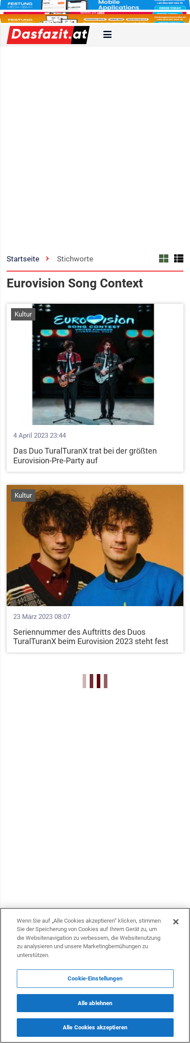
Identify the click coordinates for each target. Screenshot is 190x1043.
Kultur (23, 314)
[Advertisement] (95, 145)
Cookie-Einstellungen (95, 978)
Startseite (23, 258)
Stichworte (75, 258)
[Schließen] (176, 921)
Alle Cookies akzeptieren (95, 1027)
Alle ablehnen (95, 1003)
